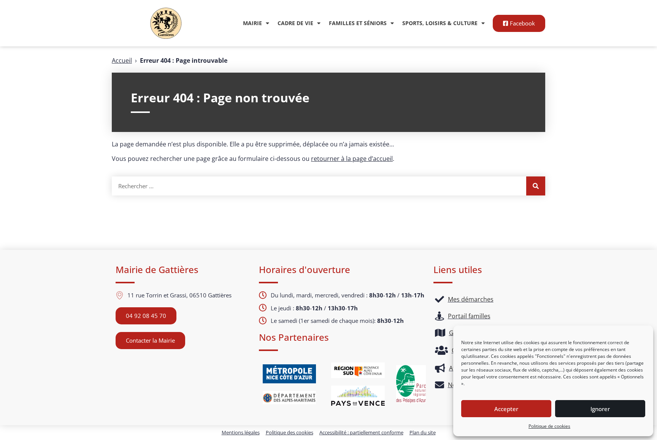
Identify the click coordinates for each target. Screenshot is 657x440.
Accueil (122, 60)
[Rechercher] (535, 185)
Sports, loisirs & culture (440, 23)
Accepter (506, 409)
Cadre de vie (295, 23)
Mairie (252, 23)
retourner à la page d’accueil (352, 158)
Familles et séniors (358, 23)
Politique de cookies (549, 426)
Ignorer (600, 409)
